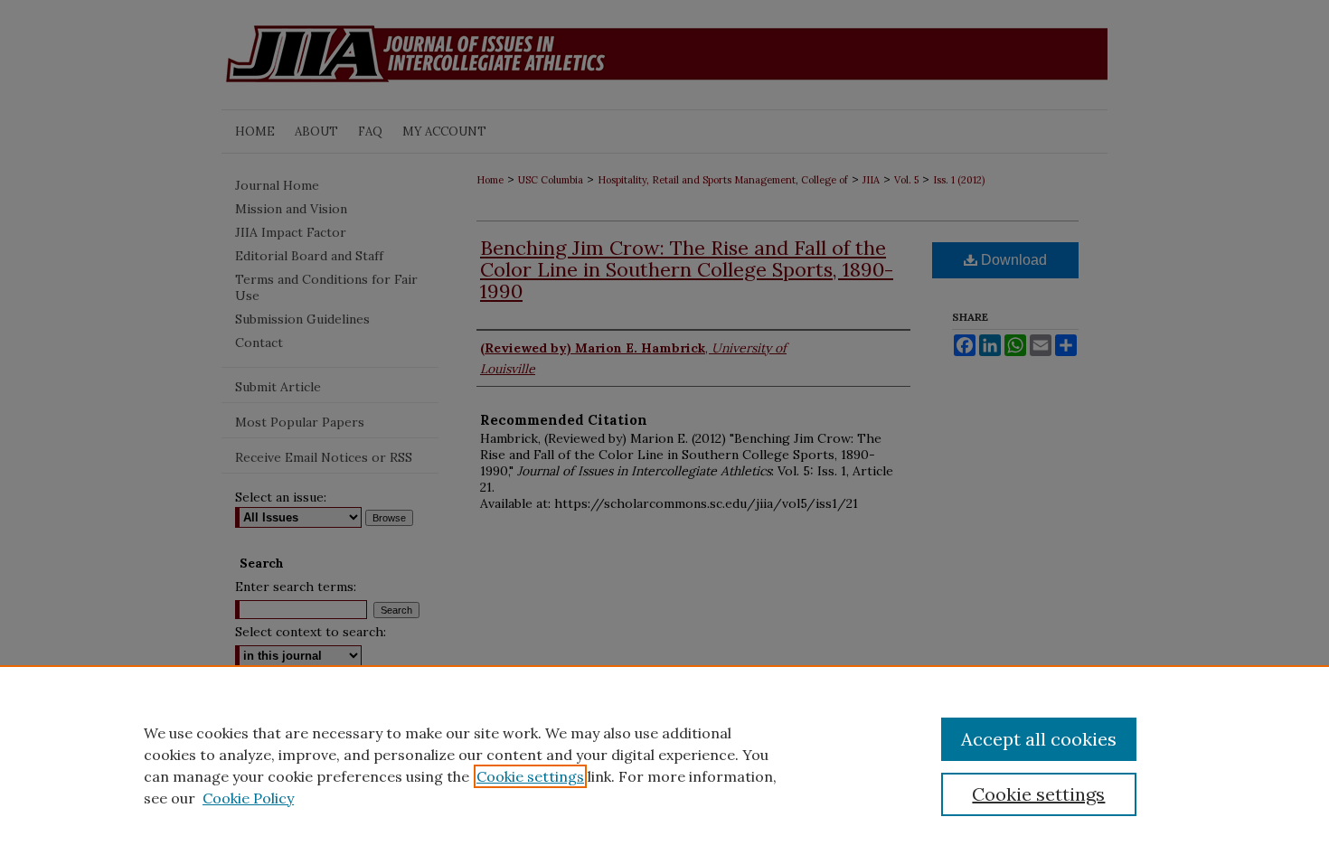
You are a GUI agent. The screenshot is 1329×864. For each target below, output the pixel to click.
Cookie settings (530, 776)
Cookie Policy (248, 798)
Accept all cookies (1039, 739)
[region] (664, 764)
